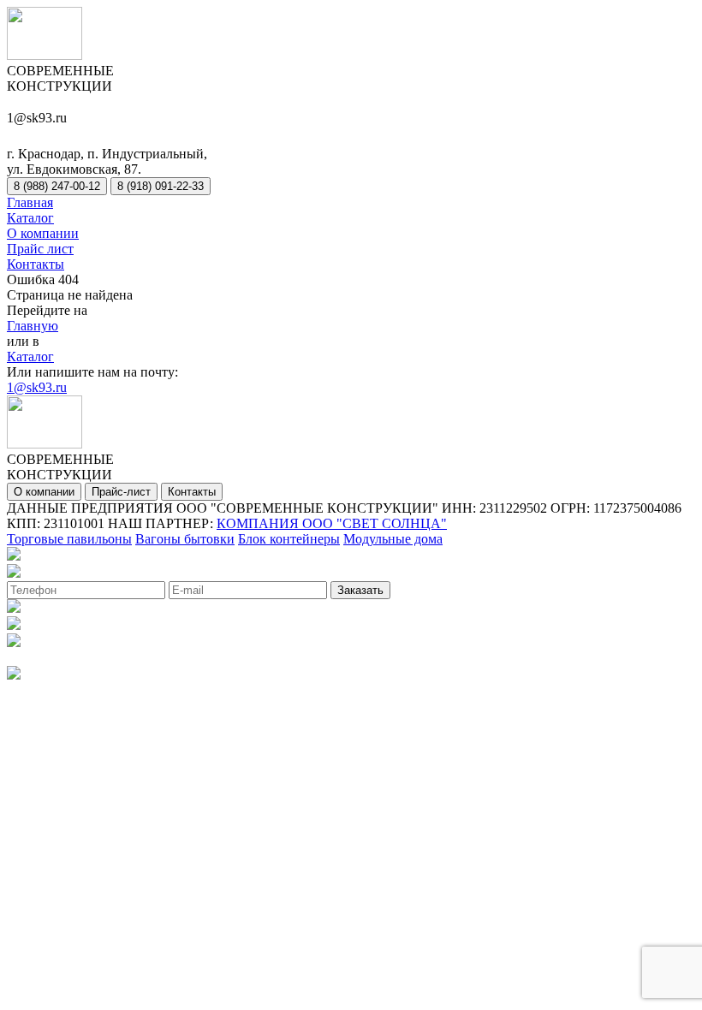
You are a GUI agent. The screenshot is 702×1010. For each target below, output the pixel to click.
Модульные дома (393, 539)
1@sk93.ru (37, 387)
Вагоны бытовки (185, 539)
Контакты (35, 264)
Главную (32, 325)
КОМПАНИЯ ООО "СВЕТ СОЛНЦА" (332, 523)
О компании (43, 233)
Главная (30, 202)
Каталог (30, 218)
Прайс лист (40, 248)
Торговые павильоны (69, 539)
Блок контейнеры (289, 539)
